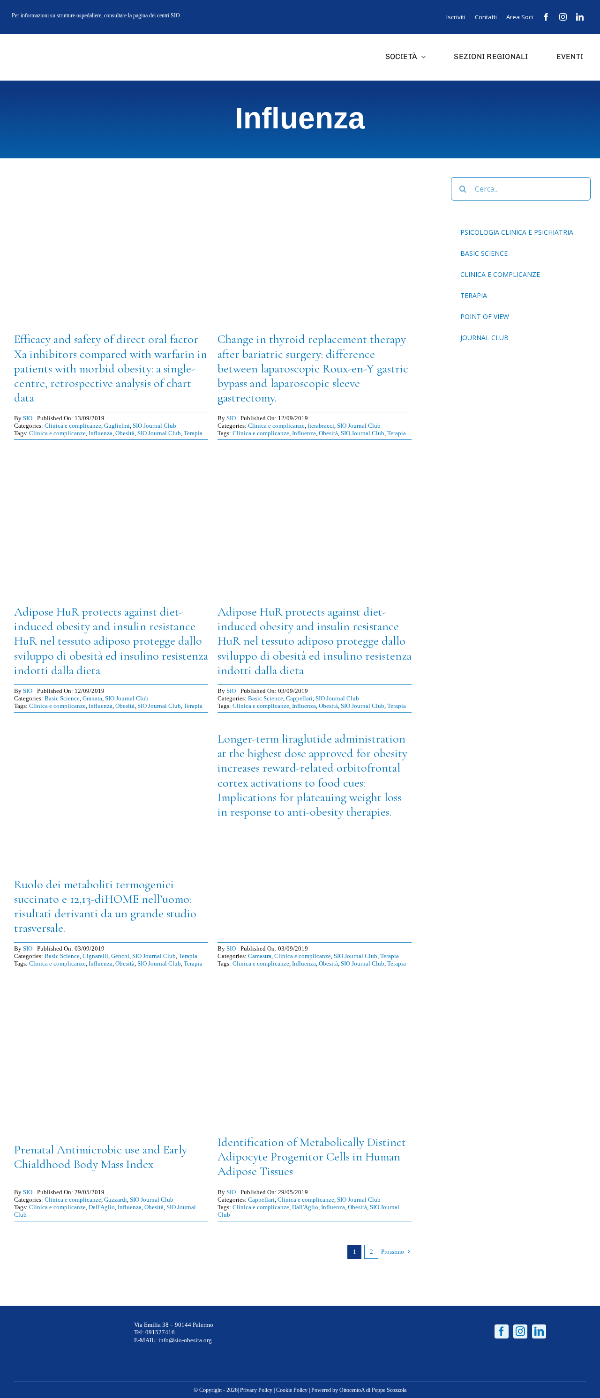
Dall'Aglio (102, 1207)
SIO (27, 418)
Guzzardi (115, 1199)
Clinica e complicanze (73, 425)
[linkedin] (580, 17)
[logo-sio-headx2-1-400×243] (43, 43)
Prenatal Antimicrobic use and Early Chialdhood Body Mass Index (100, 1156)
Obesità (125, 433)
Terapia (193, 433)
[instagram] (563, 17)
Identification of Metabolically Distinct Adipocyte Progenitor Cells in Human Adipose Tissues (312, 1156)
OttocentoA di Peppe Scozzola (372, 1390)
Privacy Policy (256, 1390)
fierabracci (321, 425)
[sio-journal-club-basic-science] (111, 453)
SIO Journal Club (154, 425)
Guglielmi (117, 425)
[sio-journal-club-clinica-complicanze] (111, 181)
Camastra (259, 955)
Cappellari (299, 698)
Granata (92, 698)
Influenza (100, 433)
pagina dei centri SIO (156, 15)
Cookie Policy (292, 1390)
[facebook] (546, 17)
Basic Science (62, 698)
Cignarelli (95, 955)
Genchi (120, 955)
